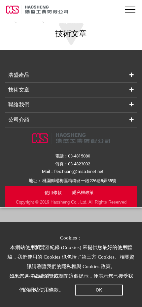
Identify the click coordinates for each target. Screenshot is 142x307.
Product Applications (65, 21)
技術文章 (18, 89)
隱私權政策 (83, 192)
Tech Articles (29, 21)
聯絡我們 (18, 104)
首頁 (9, 21)
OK (99, 290)
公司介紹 (18, 119)
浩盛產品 (18, 74)
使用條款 (53, 192)
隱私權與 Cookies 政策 (86, 266)
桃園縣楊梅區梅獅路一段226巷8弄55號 (79, 180)
